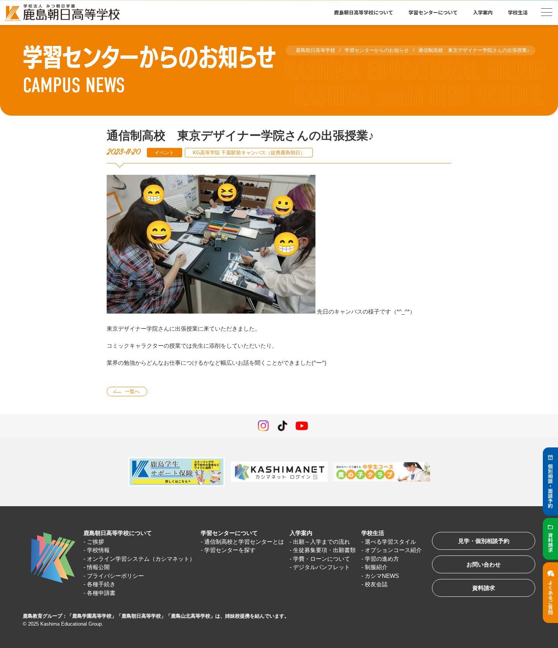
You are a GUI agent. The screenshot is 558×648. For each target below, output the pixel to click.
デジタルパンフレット (321, 567)
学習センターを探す (229, 550)
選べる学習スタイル (390, 541)
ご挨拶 (95, 541)
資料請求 (483, 588)
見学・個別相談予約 (483, 541)
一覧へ (132, 391)
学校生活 (372, 533)
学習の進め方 (382, 558)
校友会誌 (376, 584)
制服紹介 (376, 567)
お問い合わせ (484, 564)
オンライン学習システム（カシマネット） (141, 558)
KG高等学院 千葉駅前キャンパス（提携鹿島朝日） (249, 152)
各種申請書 (101, 593)
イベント (164, 152)
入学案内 (301, 533)
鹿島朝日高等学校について (118, 533)
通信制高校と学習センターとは (244, 541)
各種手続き (101, 584)
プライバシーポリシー (115, 576)
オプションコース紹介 (393, 550)
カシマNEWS (382, 576)
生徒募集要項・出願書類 (324, 550)
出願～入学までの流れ (321, 541)
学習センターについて (229, 533)
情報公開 (98, 567)
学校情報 (98, 550)
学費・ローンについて (321, 558)
